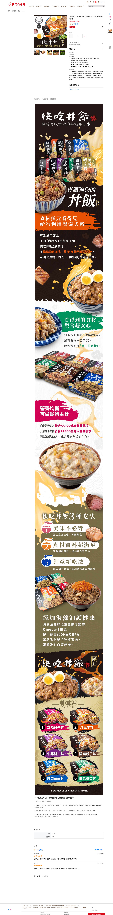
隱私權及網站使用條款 (45, 914)
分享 (72, 89)
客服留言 (66, 912)
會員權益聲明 (67, 914)
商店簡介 (42, 912)
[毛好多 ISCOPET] (17, 4)
